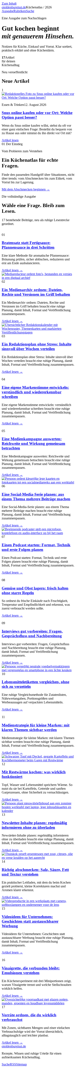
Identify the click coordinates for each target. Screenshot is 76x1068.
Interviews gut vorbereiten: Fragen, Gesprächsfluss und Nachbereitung (32, 633)
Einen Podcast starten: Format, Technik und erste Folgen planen (36, 547)
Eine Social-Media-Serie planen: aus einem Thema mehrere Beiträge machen (36, 496)
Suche (30, 11)
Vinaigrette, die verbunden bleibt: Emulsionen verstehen (31, 970)
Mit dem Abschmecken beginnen (26, 189)
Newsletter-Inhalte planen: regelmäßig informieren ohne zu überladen (34, 825)
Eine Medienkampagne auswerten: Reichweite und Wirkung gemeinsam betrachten (33, 443)
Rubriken (20, 11)
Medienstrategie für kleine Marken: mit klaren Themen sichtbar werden (35, 727)
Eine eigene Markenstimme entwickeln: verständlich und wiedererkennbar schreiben (35, 392)
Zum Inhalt (9, 3)
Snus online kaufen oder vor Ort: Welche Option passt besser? (37, 115)
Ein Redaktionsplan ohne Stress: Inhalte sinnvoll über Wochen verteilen (36, 346)
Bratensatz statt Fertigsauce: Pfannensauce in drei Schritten (28, 245)
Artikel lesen (10, 140)
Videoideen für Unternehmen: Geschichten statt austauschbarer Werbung (30, 921)
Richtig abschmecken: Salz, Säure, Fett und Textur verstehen (35, 871)
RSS (13, 1064)
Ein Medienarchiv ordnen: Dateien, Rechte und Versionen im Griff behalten (36, 292)
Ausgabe (8, 11)
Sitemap (21, 1064)
